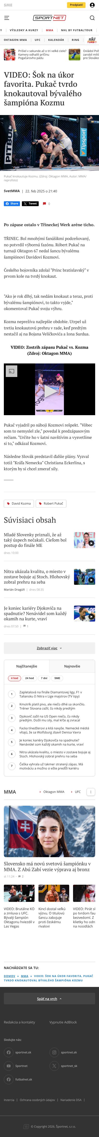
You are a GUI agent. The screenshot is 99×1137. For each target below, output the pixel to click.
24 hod (29, 678)
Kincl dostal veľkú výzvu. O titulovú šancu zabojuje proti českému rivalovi (52, 917)
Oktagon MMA (53, 791)
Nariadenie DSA (70, 1100)
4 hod (14, 678)
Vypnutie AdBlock (63, 1022)
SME (57, 678)
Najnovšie (72, 666)
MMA (24, 976)
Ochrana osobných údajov (37, 1100)
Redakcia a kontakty (19, 1022)
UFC (78, 791)
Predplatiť (76, 5)
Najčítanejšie (26, 666)
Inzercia (9, 1100)
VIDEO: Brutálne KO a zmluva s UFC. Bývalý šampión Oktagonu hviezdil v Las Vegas (19, 917)
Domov (9, 976)
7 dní (44, 678)
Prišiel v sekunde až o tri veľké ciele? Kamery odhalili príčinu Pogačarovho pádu (42, 54)
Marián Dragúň (14, 590)
